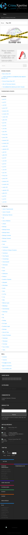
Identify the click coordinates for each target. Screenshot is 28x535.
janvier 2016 (4, 137)
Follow (14, 453)
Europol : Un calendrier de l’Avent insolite (8, 17)
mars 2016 (4, 131)
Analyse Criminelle (6, 212)
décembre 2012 (5, 181)
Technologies (5, 338)
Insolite (3, 288)
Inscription (4, 357)
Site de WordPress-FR (6, 368)
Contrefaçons (5, 253)
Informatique (5, 285)
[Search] (25, 65)
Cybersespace (5, 264)
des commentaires (7, 365)
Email (3, 408)
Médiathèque (5, 305)
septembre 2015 (5, 149)
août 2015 (4, 152)
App (3, 217)
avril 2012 (4, 202)
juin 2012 (4, 196)
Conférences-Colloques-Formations (9, 250)
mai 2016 (4, 125)
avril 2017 (4, 105)
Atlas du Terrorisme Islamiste (8, 84)
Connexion (4, 359)
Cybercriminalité (5, 261)
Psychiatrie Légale (6, 326)
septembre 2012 (5, 190)
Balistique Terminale (6, 238)
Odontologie (4, 311)
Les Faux (4, 294)
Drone (3, 267)
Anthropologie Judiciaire (7, 215)
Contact (3, 399)
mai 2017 (4, 102)
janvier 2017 (4, 108)
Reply (5, 455)
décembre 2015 (5, 140)
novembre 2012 (5, 184)
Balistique (4, 226)
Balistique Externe (6, 229)
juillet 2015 (4, 155)
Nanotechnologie (5, 308)
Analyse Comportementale (7, 209)
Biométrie (4, 241)
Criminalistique (5, 259)
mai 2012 (4, 199)
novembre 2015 (5, 143)
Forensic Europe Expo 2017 (8, 81)
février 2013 (4, 175)
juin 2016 (4, 122)
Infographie (4, 282)
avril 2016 (4, 128)
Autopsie (4, 223)
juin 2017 (4, 99)
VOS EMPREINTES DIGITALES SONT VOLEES (13, 87)
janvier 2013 (4, 178)
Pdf (3, 314)
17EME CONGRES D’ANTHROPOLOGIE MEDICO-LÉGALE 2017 (16, 434)
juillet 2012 (4, 193)
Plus (3, 317)
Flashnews (4, 276)
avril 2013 (4, 169)
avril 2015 (4, 161)
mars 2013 (4, 172)
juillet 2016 (4, 119)
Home (2, 23)
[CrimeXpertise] (14, 6)
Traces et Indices (5, 347)
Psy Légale (4, 323)
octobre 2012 (5, 187)
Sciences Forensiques (6, 335)
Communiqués (5, 247)
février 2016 (4, 134)
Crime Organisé (5, 256)
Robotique (4, 329)
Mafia (3, 300)
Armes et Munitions (6, 220)
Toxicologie (4, 344)
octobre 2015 (5, 146)
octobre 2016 (5, 117)
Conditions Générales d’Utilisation (9, 398)
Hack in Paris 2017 (6, 73)
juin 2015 (4, 158)
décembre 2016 (5, 111)
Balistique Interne (6, 232)
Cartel (3, 244)
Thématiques (5, 341)
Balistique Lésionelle (6, 235)
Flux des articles (6, 362)
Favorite (13, 455)
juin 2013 (4, 163)
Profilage (4, 320)
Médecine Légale (5, 303)
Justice (3, 291)
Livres (3, 297)
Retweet (8, 455)
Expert (3, 270)
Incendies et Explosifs (6, 279)
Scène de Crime (5, 332)
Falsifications (5, 273)
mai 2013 (4, 166)
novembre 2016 (5, 114)
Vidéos (3, 349)
